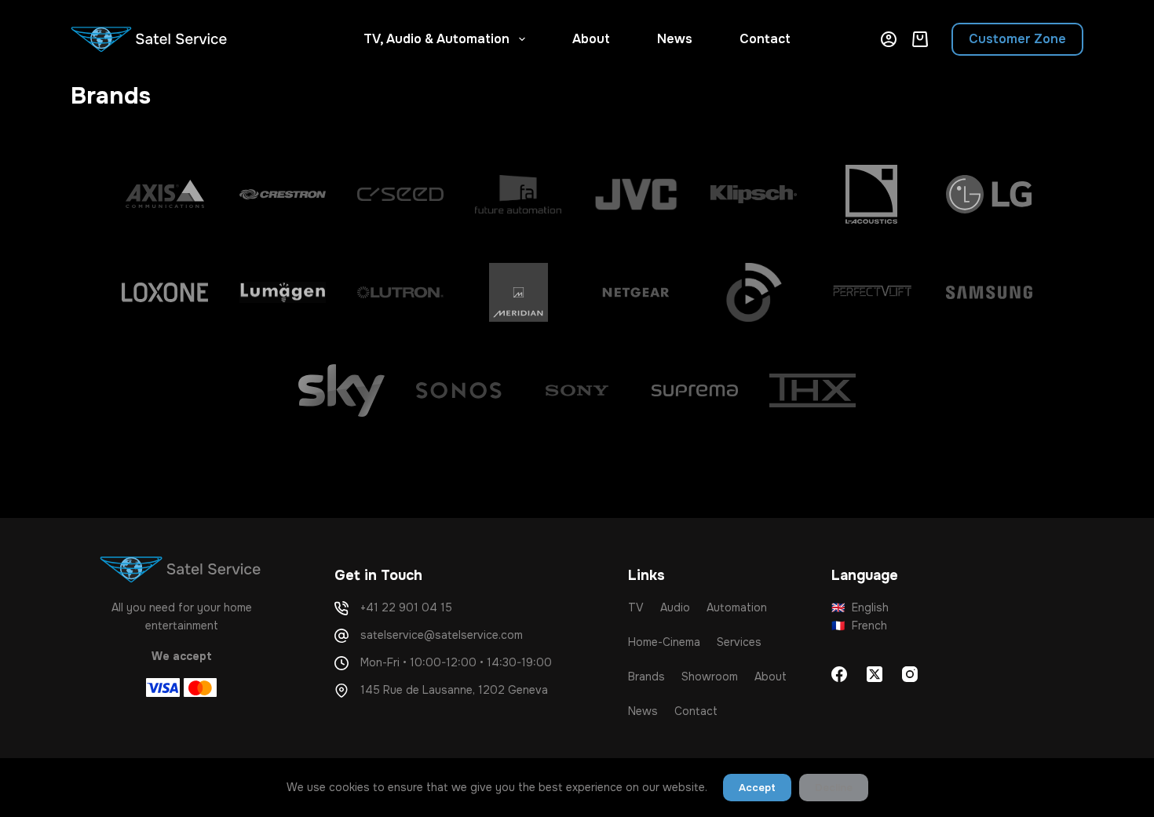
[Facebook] (839, 674)
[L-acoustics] (871, 194)
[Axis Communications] (165, 194)
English (860, 607)
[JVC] (636, 194)
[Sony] (577, 390)
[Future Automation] (518, 194)
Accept (757, 787)
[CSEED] (400, 194)
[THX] (812, 390)
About (591, 39)
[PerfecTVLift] (871, 292)
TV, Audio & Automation (436, 39)
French (859, 625)
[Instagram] (910, 674)
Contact (765, 39)
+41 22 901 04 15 (406, 607)
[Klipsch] (753, 194)
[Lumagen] (282, 292)
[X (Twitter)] (874, 674)
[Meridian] (518, 292)
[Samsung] (989, 292)
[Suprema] (695, 390)
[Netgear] (636, 292)
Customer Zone (1017, 39)
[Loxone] (165, 292)
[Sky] (341, 390)
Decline (834, 787)
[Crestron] (282, 194)
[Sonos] (459, 390)
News (674, 39)
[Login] (889, 39)
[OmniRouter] (753, 292)
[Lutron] (400, 292)
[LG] (989, 194)
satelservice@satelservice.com (441, 635)
